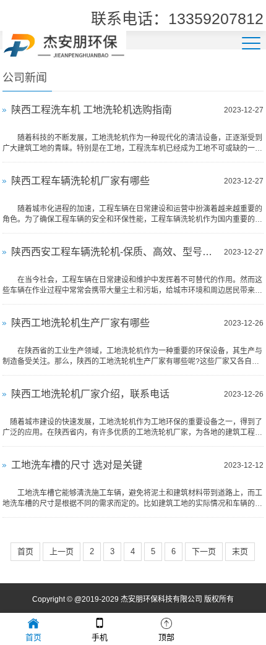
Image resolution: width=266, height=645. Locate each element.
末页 (240, 551)
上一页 (61, 551)
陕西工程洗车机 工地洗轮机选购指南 (91, 109)
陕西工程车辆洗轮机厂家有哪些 (80, 180)
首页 (25, 551)
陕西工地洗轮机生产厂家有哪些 (80, 323)
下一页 (204, 551)
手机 (100, 637)
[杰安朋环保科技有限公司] (64, 44)
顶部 (166, 637)
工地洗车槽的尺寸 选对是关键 (76, 465)
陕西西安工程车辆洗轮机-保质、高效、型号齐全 (114, 252)
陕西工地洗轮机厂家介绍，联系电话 (90, 394)
